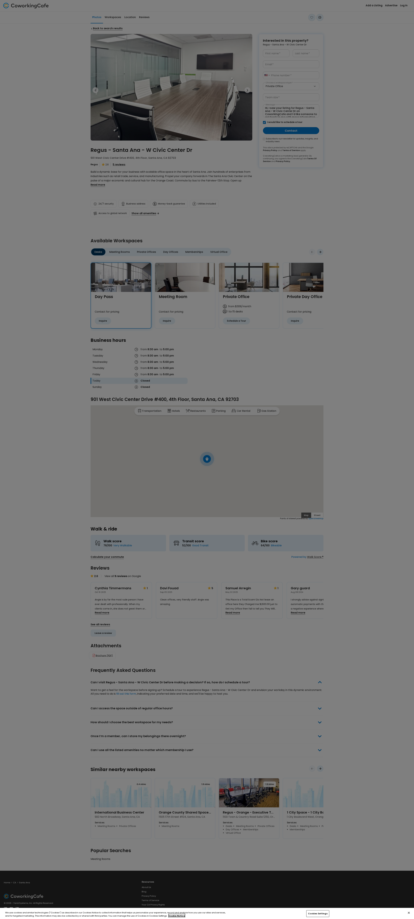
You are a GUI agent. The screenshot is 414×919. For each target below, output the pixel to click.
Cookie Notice (177, 915)
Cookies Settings (317, 913)
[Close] (408, 912)
